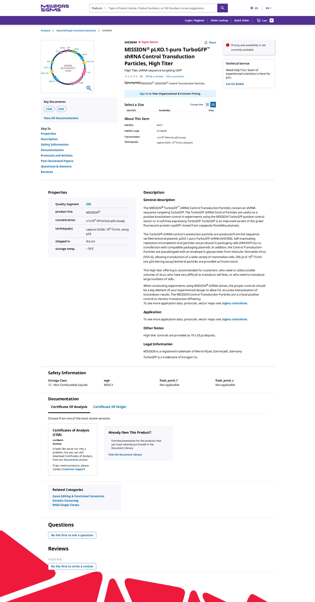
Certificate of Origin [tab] (109, 406)
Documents (71, 459)
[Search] (222, 8)
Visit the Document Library (125, 454)
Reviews (47, 172)
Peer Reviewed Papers (57, 161)
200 (88, 204)
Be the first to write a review (73, 567)
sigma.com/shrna (234, 303)
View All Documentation (61, 118)
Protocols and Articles (57, 155)
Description (49, 139)
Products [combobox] (97, 8)
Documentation (52, 150)
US (256, 8)
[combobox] (158, 8)
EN (267, 8)
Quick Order (241, 20)
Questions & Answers (56, 166)
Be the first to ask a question (72, 535)
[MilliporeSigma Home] (55, 8)
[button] (194, 20)
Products (45, 30)
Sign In (144, 93)
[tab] (49, 30)
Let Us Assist (235, 84)
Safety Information (55, 144)
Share (212, 42)
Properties (48, 134)
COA (49, 109)
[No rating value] (132, 76)
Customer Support (73, 469)
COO (61, 109)
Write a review (154, 76)
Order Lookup (219, 20)
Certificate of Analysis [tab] (69, 406)
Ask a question (175, 76)
